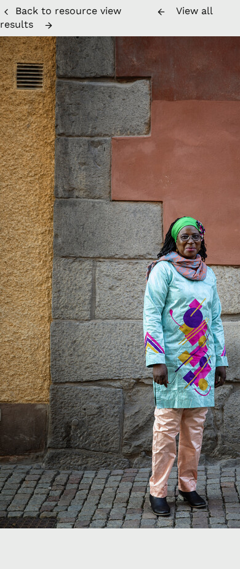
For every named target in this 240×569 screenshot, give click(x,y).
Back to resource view (68, 11)
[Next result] (48, 25)
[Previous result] (161, 12)
